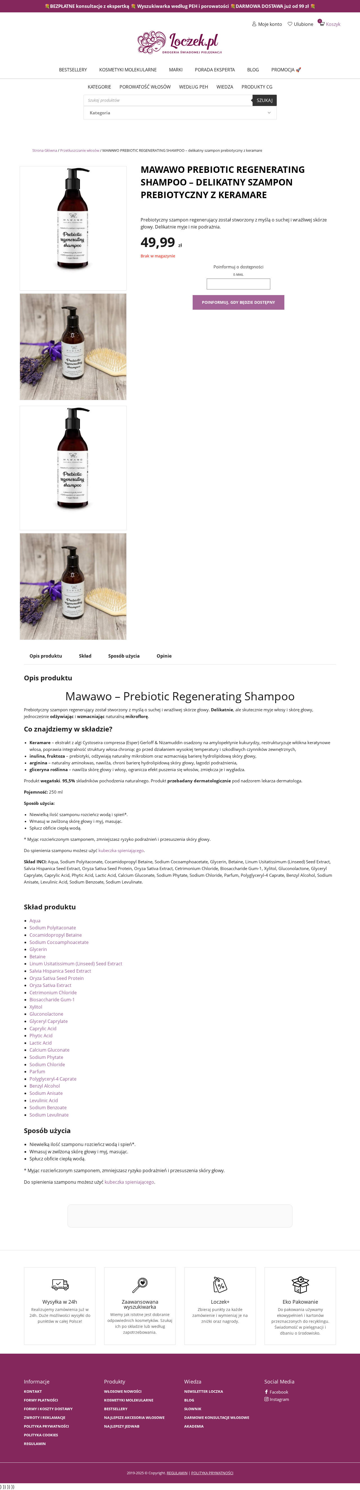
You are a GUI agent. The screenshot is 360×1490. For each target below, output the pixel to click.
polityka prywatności (212, 1472)
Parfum (37, 1071)
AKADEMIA (194, 1426)
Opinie (164, 656)
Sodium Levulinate (49, 1115)
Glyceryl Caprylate (49, 1021)
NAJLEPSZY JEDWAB (122, 1426)
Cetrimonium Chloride (53, 992)
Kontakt (33, 1391)
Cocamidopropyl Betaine (56, 935)
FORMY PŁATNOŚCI (41, 1400)
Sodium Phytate (46, 1057)
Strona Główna (44, 150)
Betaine (38, 957)
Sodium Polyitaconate (53, 928)
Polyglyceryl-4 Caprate (53, 1079)
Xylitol (36, 1007)
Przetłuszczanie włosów (79, 150)
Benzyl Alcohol (45, 1086)
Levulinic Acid (44, 1100)
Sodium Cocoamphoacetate (59, 942)
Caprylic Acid (43, 1028)
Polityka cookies (41, 1435)
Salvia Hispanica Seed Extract (60, 971)
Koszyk (330, 24)
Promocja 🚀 (286, 69)
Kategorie (99, 87)
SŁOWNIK (192, 1409)
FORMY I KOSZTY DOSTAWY (48, 1409)
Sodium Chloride (47, 1064)
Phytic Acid (41, 1035)
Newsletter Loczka (203, 1391)
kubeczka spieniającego (121, 850)
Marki (176, 69)
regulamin (177, 1472)
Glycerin (38, 949)
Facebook (278, 1392)
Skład (85, 656)
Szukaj (265, 100)
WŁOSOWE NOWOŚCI (122, 1391)
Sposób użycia (124, 656)
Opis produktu (46, 656)
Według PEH (193, 87)
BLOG (189, 1400)
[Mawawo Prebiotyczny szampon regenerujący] (73, 227)
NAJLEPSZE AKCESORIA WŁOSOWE (134, 1417)
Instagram (279, 1399)
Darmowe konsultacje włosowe (216, 1417)
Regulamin (35, 1444)
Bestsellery (73, 69)
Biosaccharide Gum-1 (52, 1000)
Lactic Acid (41, 1043)
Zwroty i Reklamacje (44, 1417)
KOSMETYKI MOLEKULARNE (128, 1400)
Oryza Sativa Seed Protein (57, 978)
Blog (253, 69)
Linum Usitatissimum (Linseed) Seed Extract (76, 964)
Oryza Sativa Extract (50, 985)
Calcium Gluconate (49, 1050)
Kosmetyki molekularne (128, 69)
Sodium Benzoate (48, 1107)
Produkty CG (257, 87)
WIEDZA (225, 87)
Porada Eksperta (215, 69)
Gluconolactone (46, 1014)
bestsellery (115, 1409)
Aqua (35, 921)
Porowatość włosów (145, 87)
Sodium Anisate (46, 1093)
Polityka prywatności (46, 1426)
